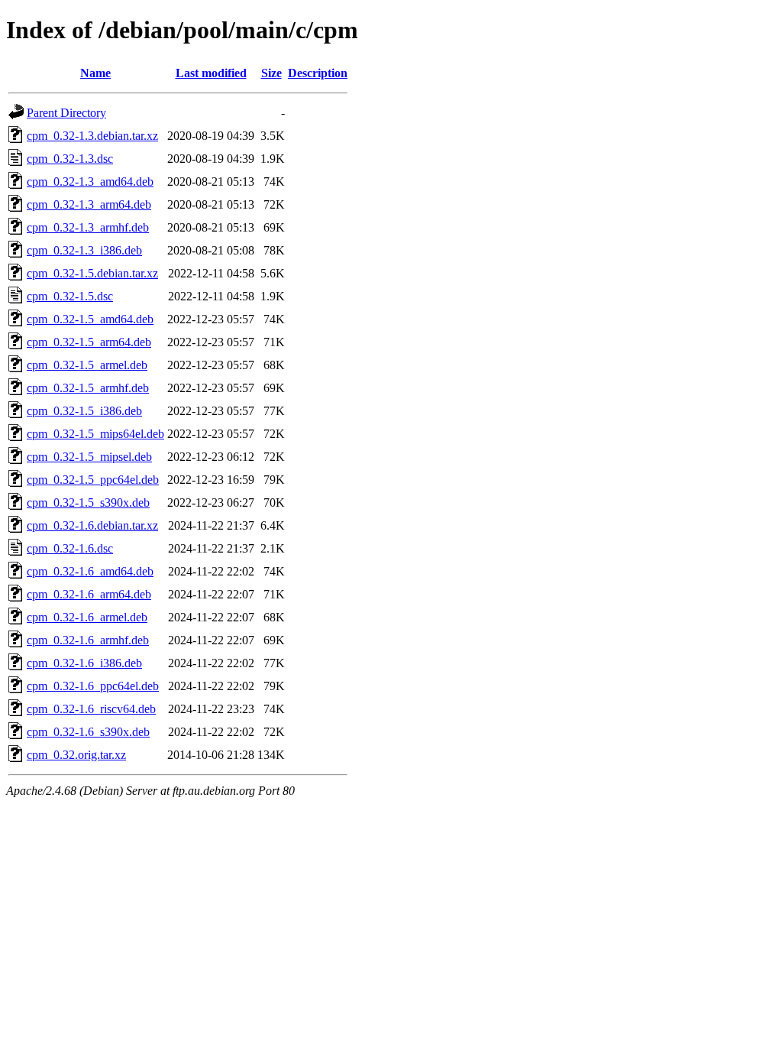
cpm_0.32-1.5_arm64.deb (89, 342)
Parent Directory (66, 112)
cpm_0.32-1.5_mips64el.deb (95, 433)
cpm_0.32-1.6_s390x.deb (88, 731)
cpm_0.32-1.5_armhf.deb (88, 387)
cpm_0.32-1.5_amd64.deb (90, 319)
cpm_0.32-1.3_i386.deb (84, 250)
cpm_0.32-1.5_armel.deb (87, 364)
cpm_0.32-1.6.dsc (70, 548)
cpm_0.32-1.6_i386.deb (84, 663)
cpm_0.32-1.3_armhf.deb (88, 227)
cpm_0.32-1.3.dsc (70, 158)
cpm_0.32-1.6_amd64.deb (90, 571)
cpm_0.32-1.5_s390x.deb (88, 502)
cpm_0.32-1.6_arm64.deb (89, 594)
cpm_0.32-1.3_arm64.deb (89, 204)
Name (95, 72)
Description (317, 72)
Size (271, 72)
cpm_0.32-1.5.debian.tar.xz (92, 273)
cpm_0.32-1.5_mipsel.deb (89, 456)
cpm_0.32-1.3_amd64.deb (90, 181)
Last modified (211, 72)
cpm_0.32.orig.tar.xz (76, 754)
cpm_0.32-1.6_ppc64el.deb (93, 685)
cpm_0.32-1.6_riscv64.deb (91, 708)
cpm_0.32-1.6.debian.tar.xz (92, 525)
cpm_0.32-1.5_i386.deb (84, 410)
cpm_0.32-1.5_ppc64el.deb (93, 479)
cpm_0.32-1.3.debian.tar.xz (92, 135)
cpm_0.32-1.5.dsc (70, 296)
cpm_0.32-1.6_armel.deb (87, 617)
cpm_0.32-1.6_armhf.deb (88, 640)
